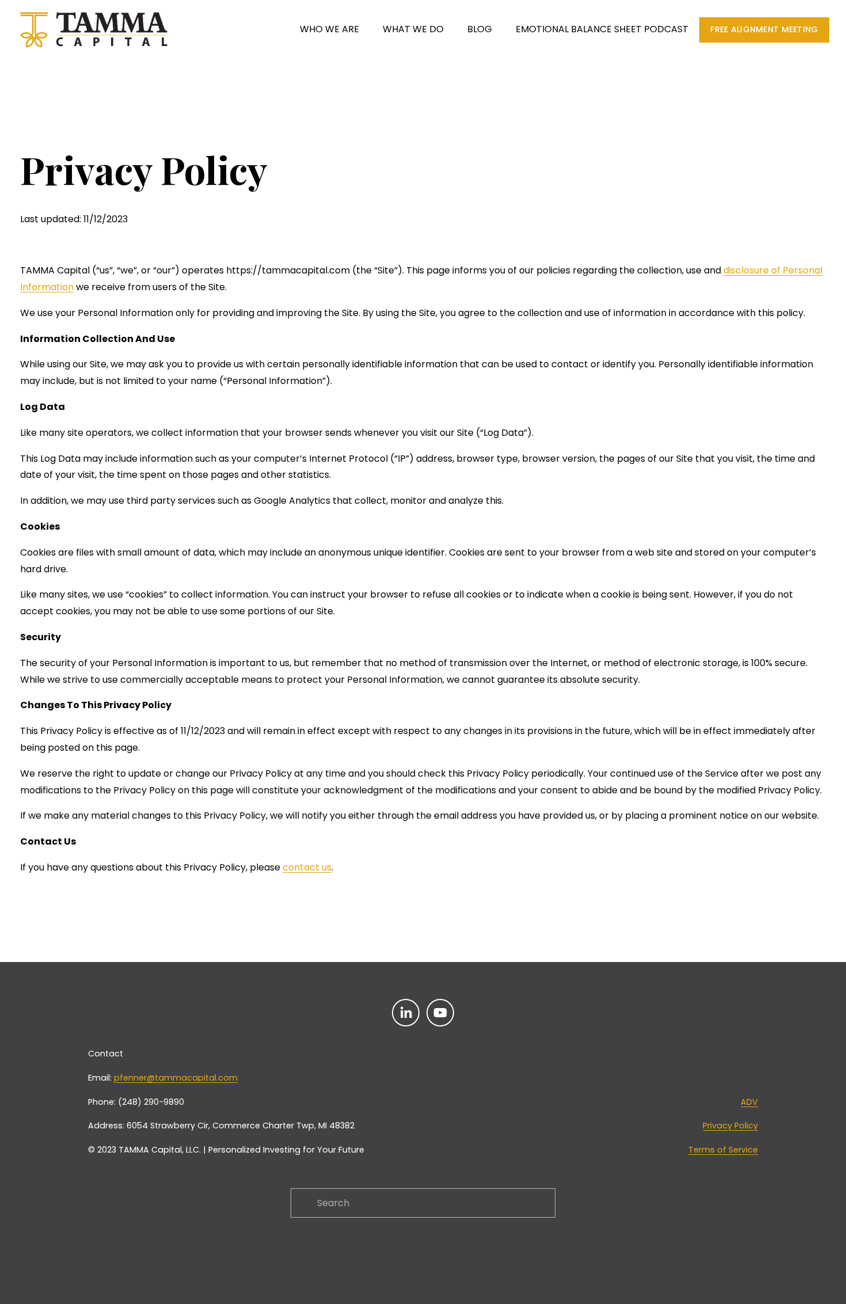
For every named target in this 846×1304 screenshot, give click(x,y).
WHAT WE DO (413, 29)
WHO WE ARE (329, 29)
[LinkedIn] (406, 1013)
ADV (749, 1102)
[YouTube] (440, 1013)
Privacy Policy (730, 1125)
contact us (307, 867)
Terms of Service (723, 1149)
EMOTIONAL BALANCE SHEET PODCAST (602, 29)
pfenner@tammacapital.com (176, 1078)
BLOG (479, 29)
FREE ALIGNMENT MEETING (764, 29)
